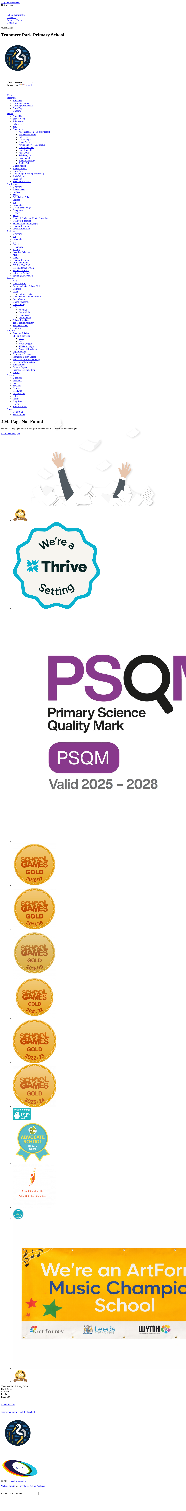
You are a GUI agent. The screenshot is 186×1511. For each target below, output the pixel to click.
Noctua (16, 372)
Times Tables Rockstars (23, 323)
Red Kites (17, 391)
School (10, 113)
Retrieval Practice (21, 270)
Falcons (16, 396)
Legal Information (18, 1481)
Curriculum (12, 184)
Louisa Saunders (26, 147)
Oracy (15, 257)
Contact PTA (25, 312)
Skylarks (17, 385)
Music (15, 215)
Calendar (11, 17)
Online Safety (19, 304)
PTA (15, 307)
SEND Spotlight (26, 346)
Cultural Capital (20, 367)
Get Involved (25, 317)
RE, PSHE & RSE (21, 265)
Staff (15, 126)
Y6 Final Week (20, 406)
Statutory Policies (21, 333)
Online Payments (20, 302)
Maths (15, 194)
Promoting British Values (24, 357)
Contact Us (12, 23)
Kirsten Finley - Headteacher (32, 145)
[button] (13, 27)
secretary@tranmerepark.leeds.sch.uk (18, 1412)
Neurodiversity (25, 343)
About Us (17, 100)
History (16, 213)
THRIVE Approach (22, 181)
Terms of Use (19, 414)
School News (19, 118)
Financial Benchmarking (24, 370)
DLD (21, 338)
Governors (18, 129)
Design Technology (22, 207)
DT (14, 241)
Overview (17, 186)
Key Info (11, 330)
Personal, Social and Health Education (30, 218)
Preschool (11, 98)
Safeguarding (19, 364)
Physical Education (21, 228)
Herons (16, 388)
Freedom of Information (24, 362)
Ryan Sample (25, 158)
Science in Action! (21, 273)
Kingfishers (18, 401)
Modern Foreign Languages (25, 223)
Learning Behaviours (22, 252)
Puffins (16, 398)
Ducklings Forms (21, 103)
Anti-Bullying (19, 176)
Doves (16, 404)
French (16, 244)
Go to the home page (10, 433)
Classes (10, 375)
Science (16, 200)
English (16, 192)
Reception (17, 380)
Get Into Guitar (26, 294)
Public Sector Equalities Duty (26, 359)
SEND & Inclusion (21, 336)
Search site (6, 1493)
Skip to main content (10, 2)
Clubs (15, 291)
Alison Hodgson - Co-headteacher (34, 132)
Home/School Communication (27, 296)
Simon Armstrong (27, 160)
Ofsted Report (19, 166)
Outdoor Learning (21, 226)
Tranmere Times (14, 20)
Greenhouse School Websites (31, 1486)
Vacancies (17, 179)
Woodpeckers (19, 393)
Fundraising (24, 315)
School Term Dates (16, 15)
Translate (28, 85)
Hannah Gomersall (27, 134)
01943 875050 (8, 1404)
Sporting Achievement (23, 275)
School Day (18, 124)
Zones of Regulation (28, 349)
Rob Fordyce (25, 155)
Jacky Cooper (25, 139)
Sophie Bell (24, 163)
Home (10, 95)
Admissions (18, 121)
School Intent (19, 189)
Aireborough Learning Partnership (28, 173)
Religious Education (22, 221)
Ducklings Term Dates (23, 105)
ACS (15, 281)
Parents (10, 278)
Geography (18, 210)
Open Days (18, 108)
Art (14, 202)
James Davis (24, 142)
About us (23, 309)
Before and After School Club (26, 286)
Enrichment (12, 231)
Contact (10, 409)
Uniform (17, 111)
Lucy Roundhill (26, 150)
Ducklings (17, 378)
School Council (20, 168)
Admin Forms (19, 283)
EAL (21, 341)
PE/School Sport (20, 262)
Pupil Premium (19, 351)
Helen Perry (24, 137)
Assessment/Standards (23, 354)
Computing (18, 205)
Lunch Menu (19, 299)
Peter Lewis (24, 152)
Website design (8, 1486)
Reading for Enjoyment (23, 268)
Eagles (16, 383)
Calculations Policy (22, 197)
